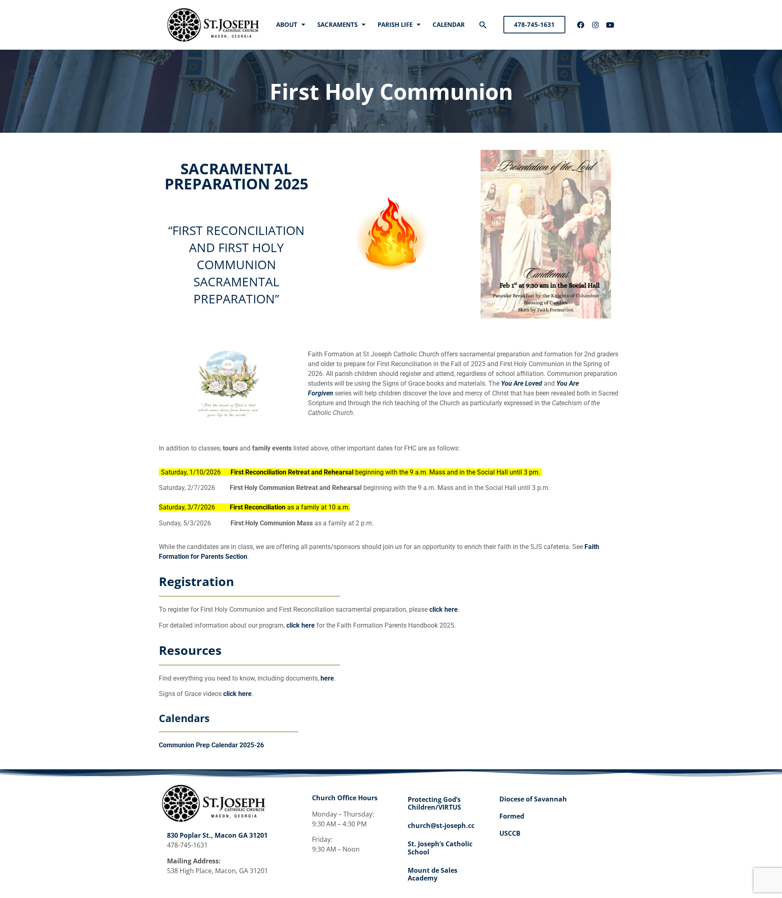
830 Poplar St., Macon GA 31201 (217, 835)
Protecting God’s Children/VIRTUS (434, 803)
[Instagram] (595, 25)
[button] (483, 24)
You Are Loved (521, 383)
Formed (511, 816)
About (286, 24)
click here (443, 609)
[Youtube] (610, 25)
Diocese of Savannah (533, 799)
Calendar (449, 24)
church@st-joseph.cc (441, 825)
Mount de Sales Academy (432, 874)
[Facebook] (580, 25)
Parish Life (395, 24)
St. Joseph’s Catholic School (440, 847)
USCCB (510, 833)
